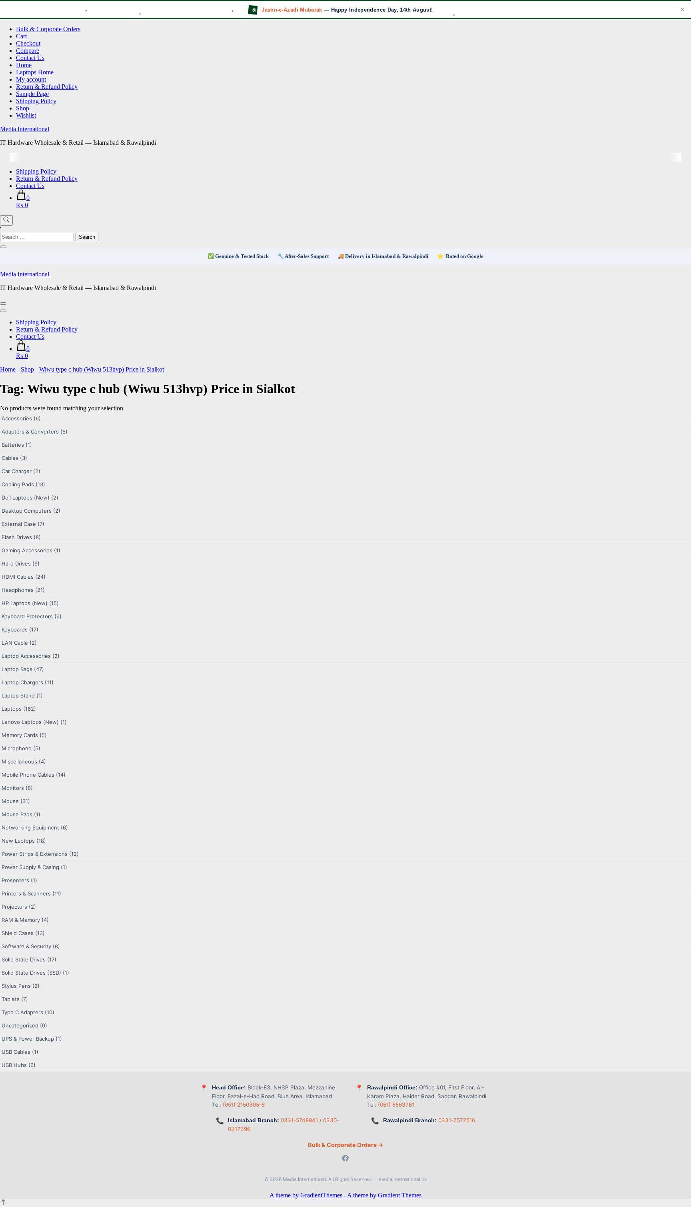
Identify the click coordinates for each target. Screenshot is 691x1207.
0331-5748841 (299, 1120)
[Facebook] (345, 1159)
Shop (22, 108)
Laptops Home (35, 72)
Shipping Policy (36, 101)
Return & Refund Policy (47, 86)
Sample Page (32, 93)
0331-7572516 (456, 1120)
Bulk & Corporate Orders (48, 29)
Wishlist (26, 115)
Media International (24, 129)
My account (31, 79)
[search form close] (3, 247)
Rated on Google (464, 256)
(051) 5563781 (396, 1104)
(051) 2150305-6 (244, 1104)
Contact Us (30, 57)
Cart (21, 36)
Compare (27, 50)
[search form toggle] (6, 220)
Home (24, 65)
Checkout (28, 43)
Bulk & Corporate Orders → (345, 1144)
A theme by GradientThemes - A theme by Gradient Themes (345, 1195)
